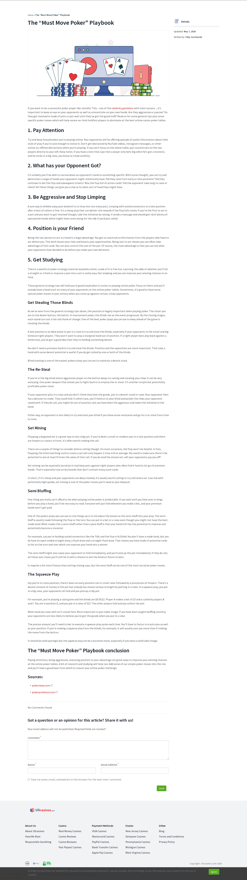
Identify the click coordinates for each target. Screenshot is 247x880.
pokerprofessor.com (43, 692)
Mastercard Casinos (103, 836)
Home (30, 15)
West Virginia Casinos (138, 852)
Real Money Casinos (70, 831)
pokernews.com (41, 685)
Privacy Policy (167, 842)
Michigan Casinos (135, 847)
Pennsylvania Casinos (138, 842)
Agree (214, 871)
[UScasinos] (42, 810)
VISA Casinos (99, 831)
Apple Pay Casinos (102, 852)
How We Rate (32, 836)
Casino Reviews (67, 836)
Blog (161, 831)
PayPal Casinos (100, 842)
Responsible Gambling (38, 842)
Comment (34, 737)
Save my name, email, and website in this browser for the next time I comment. (76, 779)
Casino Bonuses (68, 842)
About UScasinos (34, 831)
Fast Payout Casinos (70, 847)
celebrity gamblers (122, 108)
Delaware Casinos (136, 836)
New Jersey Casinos (137, 831)
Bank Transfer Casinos (105, 847)
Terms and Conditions (171, 836)
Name (32, 764)
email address (110, 764)
